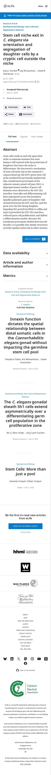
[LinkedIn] (12, 660)
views (8, 124)
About (25, 615)
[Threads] (46, 660)
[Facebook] (25, 664)
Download (13, 107)
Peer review (37, 136)
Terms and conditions (25, 630)
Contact (25, 627)
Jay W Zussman (27, 70)
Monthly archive (25, 640)
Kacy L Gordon (10, 70)
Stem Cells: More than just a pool (25, 471)
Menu (40, 6)
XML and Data (25, 649)
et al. (17, 74)
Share (10, 114)
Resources (25, 646)
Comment (28, 115)
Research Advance (19, 369)
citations (36, 124)
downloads (22, 124)
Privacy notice (26, 532)
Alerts (25, 624)
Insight (19, 487)
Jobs (25, 618)
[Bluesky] (5, 660)
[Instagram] (32, 660)
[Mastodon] (25, 660)
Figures (24, 136)
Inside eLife (25, 637)
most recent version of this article (31, 15)
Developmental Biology (13, 26)
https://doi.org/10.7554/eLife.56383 (18, 81)
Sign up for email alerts (25, 526)
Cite (28, 107)
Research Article (10, 23)
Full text (12, 136)
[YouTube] (39, 660)
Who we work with (25, 621)
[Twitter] (19, 660)
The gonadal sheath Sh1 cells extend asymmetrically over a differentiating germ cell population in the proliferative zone (25, 414)
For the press (25, 643)
